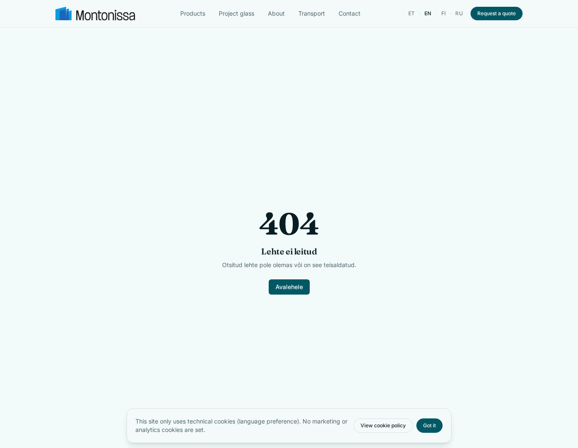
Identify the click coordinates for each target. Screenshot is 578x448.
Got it (429, 425)
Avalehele (289, 286)
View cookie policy (383, 425)
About (276, 13)
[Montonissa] (95, 13)
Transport (311, 13)
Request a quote (496, 13)
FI (443, 13)
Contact (350, 13)
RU (459, 13)
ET (411, 13)
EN (428, 13)
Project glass (236, 13)
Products (192, 13)
